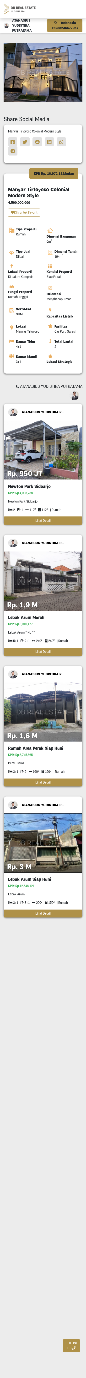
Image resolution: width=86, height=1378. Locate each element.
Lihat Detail (43, 520)
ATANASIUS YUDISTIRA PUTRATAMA (43, 412)
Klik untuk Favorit (25, 212)
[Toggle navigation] (77, 9)
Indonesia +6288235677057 (65, 25)
